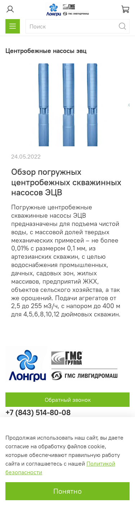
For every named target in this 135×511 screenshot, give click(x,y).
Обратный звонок (68, 399)
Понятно (67, 491)
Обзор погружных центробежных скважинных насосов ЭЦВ (66, 182)
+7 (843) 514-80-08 (38, 412)
